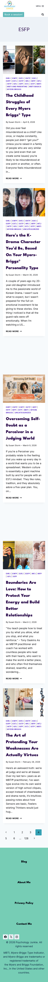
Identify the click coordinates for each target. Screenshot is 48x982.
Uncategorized (31, 229)
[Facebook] (5, 936)
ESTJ (14, 81)
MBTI (39, 84)
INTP (9, 84)
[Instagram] (16, 936)
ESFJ (34, 78)
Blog (24, 861)
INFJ (27, 81)
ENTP (27, 78)
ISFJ (15, 84)
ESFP (8, 81)
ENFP (14, 78)
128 (26, 838)
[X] (11, 936)
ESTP (21, 81)
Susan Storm (14, 122)
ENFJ (8, 78)
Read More (14, 178)
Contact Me (24, 924)
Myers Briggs (14, 89)
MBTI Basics (35, 86)
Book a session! (13, 14)
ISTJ (27, 84)
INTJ (39, 81)
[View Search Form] (42, 14)
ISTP (33, 84)
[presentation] (24, 60)
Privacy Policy (24, 903)
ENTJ (21, 78)
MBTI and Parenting (17, 86)
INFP (33, 81)
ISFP (21, 84)
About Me (24, 882)
